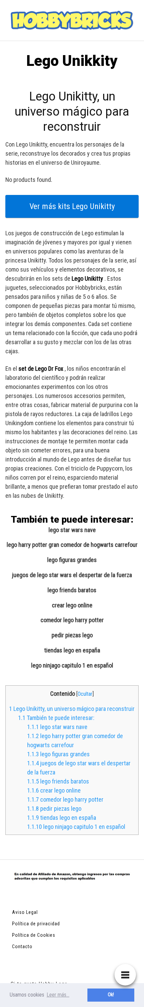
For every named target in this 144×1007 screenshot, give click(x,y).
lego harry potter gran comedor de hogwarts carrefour (72, 544)
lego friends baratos (72, 590)
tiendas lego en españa (72, 650)
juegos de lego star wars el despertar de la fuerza (72, 575)
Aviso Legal (25, 912)
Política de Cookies (33, 935)
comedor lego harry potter (72, 620)
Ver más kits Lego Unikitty (72, 206)
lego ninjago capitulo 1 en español (72, 665)
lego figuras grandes (72, 560)
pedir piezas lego (72, 635)
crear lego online (72, 605)
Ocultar (85, 694)
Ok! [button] (111, 995)
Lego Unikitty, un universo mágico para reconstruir (72, 708)
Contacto (22, 946)
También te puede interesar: (56, 717)
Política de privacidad (36, 923)
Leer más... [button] (58, 995)
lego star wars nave (72, 530)
